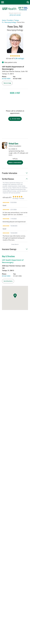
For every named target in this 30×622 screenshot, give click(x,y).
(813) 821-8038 (15, 15)
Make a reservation (15, 162)
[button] (15, 173)
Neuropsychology (10, 22)
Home (4, 20)
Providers (10, 20)
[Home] (15, 9)
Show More (14, 244)
